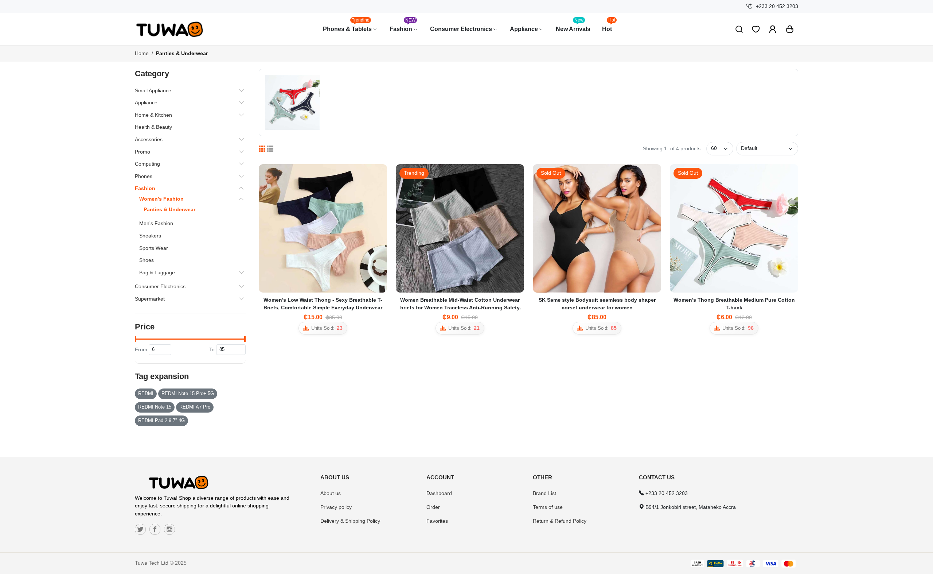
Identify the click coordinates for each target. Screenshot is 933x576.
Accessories (149, 139)
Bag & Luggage (157, 272)
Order (433, 507)
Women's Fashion (161, 199)
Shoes (146, 260)
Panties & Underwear (182, 53)
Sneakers (150, 236)
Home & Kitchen (153, 115)
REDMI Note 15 (154, 407)
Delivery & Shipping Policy (350, 521)
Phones (143, 176)
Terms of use (548, 507)
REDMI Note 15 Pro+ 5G (187, 393)
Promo (142, 152)
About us (330, 493)
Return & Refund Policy (559, 521)
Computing (147, 164)
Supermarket (150, 299)
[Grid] (262, 149)
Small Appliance (153, 90)
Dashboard (439, 493)
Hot (609, 25)
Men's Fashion (156, 223)
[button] (789, 29)
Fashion (403, 25)
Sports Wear (153, 248)
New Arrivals (573, 25)
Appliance (524, 29)
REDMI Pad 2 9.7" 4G (161, 420)
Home (142, 53)
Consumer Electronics (461, 29)
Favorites (437, 521)
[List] (270, 149)
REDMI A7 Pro (194, 407)
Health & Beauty (153, 127)
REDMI (145, 393)
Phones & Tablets (348, 25)
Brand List (544, 493)
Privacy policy (336, 507)
